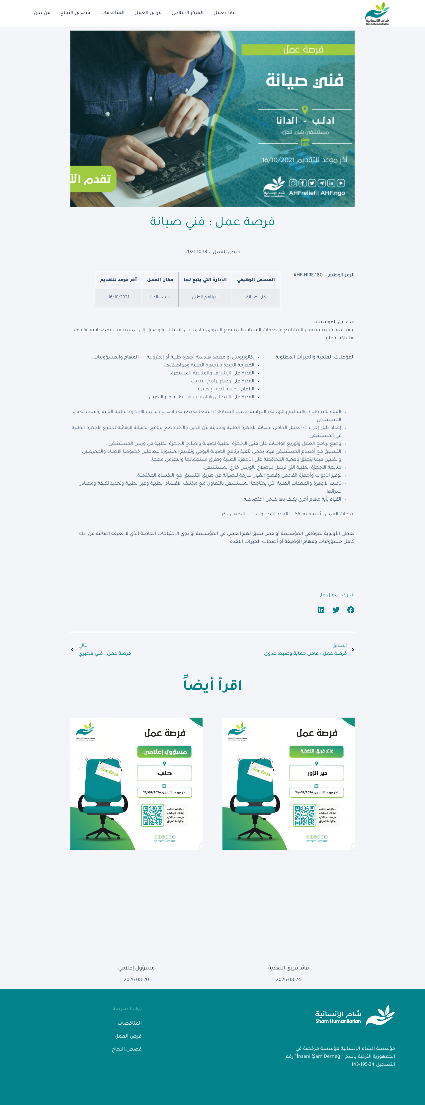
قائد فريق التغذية (288, 968)
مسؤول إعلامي (136, 968)
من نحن (42, 13)
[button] (351, 610)
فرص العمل (148, 13)
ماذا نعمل (224, 13)
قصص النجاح (75, 13)
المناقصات (112, 13)
